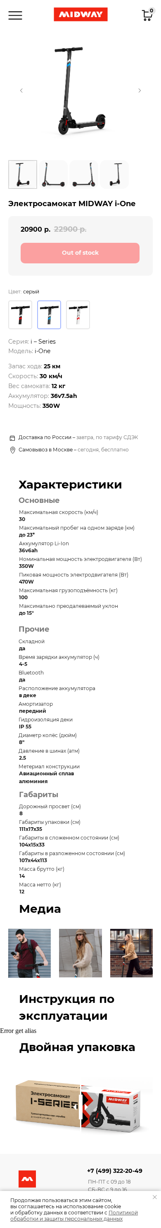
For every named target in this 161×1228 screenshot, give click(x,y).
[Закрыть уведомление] (155, 1197)
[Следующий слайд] (139, 90)
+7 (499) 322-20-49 (114, 1171)
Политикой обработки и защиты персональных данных (74, 1215)
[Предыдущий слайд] (21, 90)
